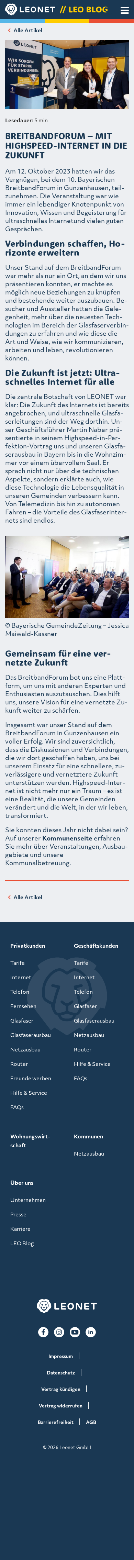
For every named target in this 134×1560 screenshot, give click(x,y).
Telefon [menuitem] (19, 991)
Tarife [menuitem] (17, 963)
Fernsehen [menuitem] (23, 1006)
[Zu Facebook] (43, 1332)
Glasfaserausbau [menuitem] (30, 1035)
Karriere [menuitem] (20, 1229)
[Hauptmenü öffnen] (125, 10)
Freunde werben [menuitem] (30, 1078)
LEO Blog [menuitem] (22, 1243)
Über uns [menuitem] (21, 1182)
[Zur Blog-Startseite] (67, 9)
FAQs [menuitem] (17, 1107)
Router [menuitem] (19, 1064)
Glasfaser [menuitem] (21, 1020)
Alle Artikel (27, 30)
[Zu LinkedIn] (91, 1332)
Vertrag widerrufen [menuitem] (60, 1405)
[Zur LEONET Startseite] (67, 1306)
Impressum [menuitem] (60, 1356)
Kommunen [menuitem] (88, 1136)
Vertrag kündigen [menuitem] (60, 1389)
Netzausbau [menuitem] (25, 1049)
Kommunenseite (67, 838)
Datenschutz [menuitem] (61, 1372)
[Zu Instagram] (59, 1332)
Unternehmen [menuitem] (28, 1200)
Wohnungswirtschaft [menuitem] (30, 1141)
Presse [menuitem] (18, 1214)
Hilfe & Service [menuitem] (28, 1092)
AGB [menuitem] (91, 1422)
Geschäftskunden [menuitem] (96, 945)
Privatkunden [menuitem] (27, 945)
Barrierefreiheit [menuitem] (56, 1422)
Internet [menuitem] (20, 977)
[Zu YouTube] (75, 1332)
